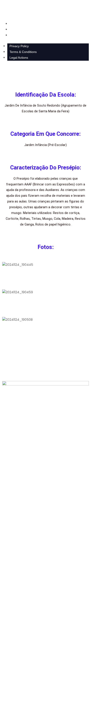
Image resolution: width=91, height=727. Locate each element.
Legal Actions (18, 57)
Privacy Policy (19, 46)
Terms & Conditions (23, 52)
